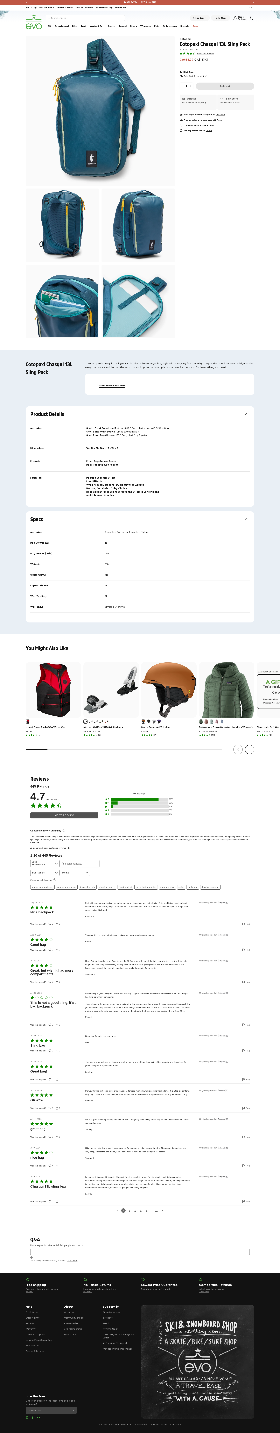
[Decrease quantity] (183, 86)
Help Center (32, 1346)
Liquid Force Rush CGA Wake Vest (46, 727)
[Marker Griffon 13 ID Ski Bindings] (111, 690)
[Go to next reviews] (162, 1210)
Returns (30, 1323)
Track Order (32, 1312)
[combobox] (85, 18)
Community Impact (74, 1318)
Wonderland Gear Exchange (118, 1349)
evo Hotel (108, 1318)
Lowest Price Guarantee (39, 1340)
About (69, 1307)
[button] (139, 799)
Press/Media (71, 1323)
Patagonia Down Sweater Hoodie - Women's (226, 727)
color (181, 887)
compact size (167, 887)
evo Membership (73, 1329)
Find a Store (220, 18)
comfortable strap (66, 887)
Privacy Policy (141, 1424)
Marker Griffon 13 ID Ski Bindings (103, 727)
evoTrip (106, 1323)
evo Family (111, 1307)
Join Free (220, 114)
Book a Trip (31, 7)
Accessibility (175, 1424)
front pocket (125, 887)
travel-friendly (87, 887)
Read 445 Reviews (205, 53)
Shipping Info (33, 1318)
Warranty (30, 1329)
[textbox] (140, 1252)
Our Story (69, 1312)
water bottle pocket (146, 887)
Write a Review (64, 815)
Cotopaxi (185, 39)
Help (29, 1307)
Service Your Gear (84, 7)
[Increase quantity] (190, 86)
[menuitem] (49, 26)
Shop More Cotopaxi (112, 386)
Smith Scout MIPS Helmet (156, 727)
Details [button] (220, 120)
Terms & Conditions (158, 1424)
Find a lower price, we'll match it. (156, 1289)
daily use (193, 887)
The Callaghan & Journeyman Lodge (118, 1336)
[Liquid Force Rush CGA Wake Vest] (53, 690)
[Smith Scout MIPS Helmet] (169, 690)
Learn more (72, 1260)
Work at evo (70, 1335)
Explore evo (120, 7)
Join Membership (104, 7)
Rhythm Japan (110, 1329)
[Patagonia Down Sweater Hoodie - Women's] (226, 690)
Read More (180, 1011)
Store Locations (111, 1312)
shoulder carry (107, 887)
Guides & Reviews (35, 1351)
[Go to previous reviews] (117, 1210)
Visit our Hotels (46, 7)
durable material (210, 887)
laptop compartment (42, 887)
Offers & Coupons (35, 1335)
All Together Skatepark (115, 1343)
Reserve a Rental (64, 7)
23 (156, 1210)
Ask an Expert (199, 18)
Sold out (225, 86)
